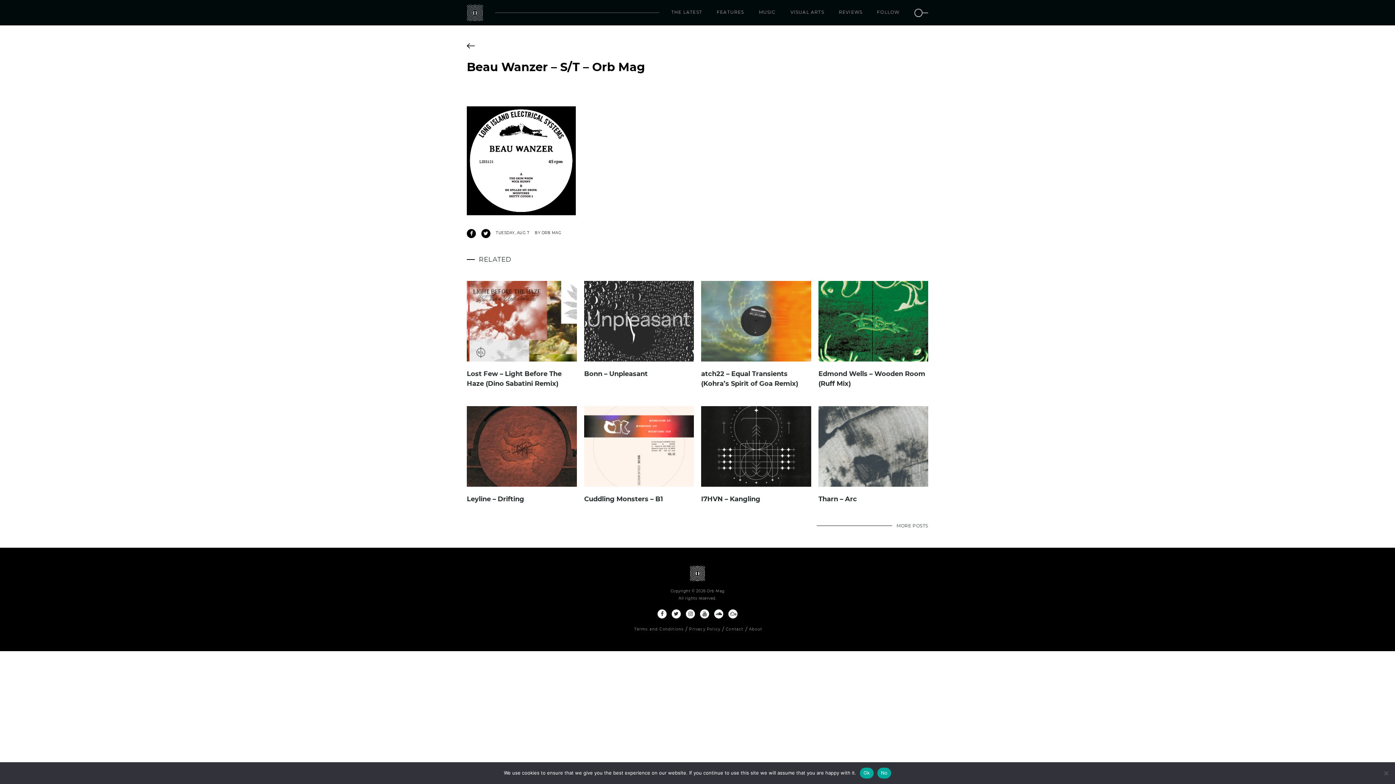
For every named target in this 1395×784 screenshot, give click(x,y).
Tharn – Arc (837, 499)
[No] (1386, 773)
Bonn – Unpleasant (616, 374)
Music (767, 12)
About (756, 629)
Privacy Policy (704, 629)
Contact (734, 629)
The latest (686, 12)
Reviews (850, 12)
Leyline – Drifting (495, 499)
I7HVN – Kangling (730, 499)
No (884, 773)
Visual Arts (807, 12)
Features (730, 12)
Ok (867, 773)
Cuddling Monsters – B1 (623, 499)
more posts (912, 525)
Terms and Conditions (659, 629)
